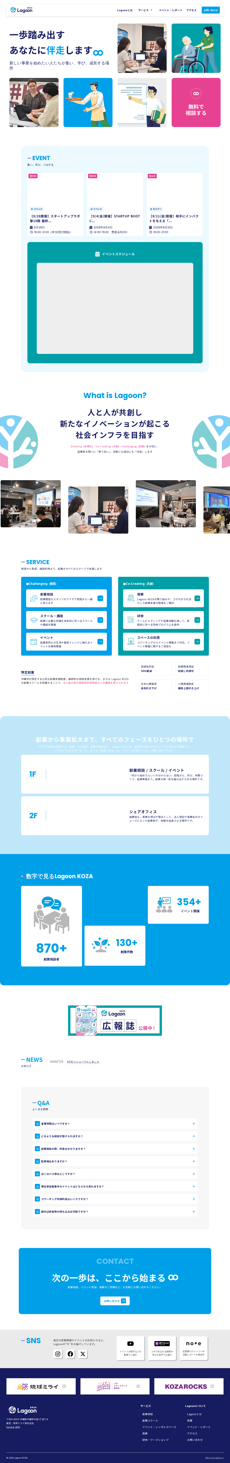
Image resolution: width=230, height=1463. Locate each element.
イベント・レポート (171, 10)
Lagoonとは (125, 10)
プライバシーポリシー (214, 1458)
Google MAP (13, 1427)
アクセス (191, 10)
